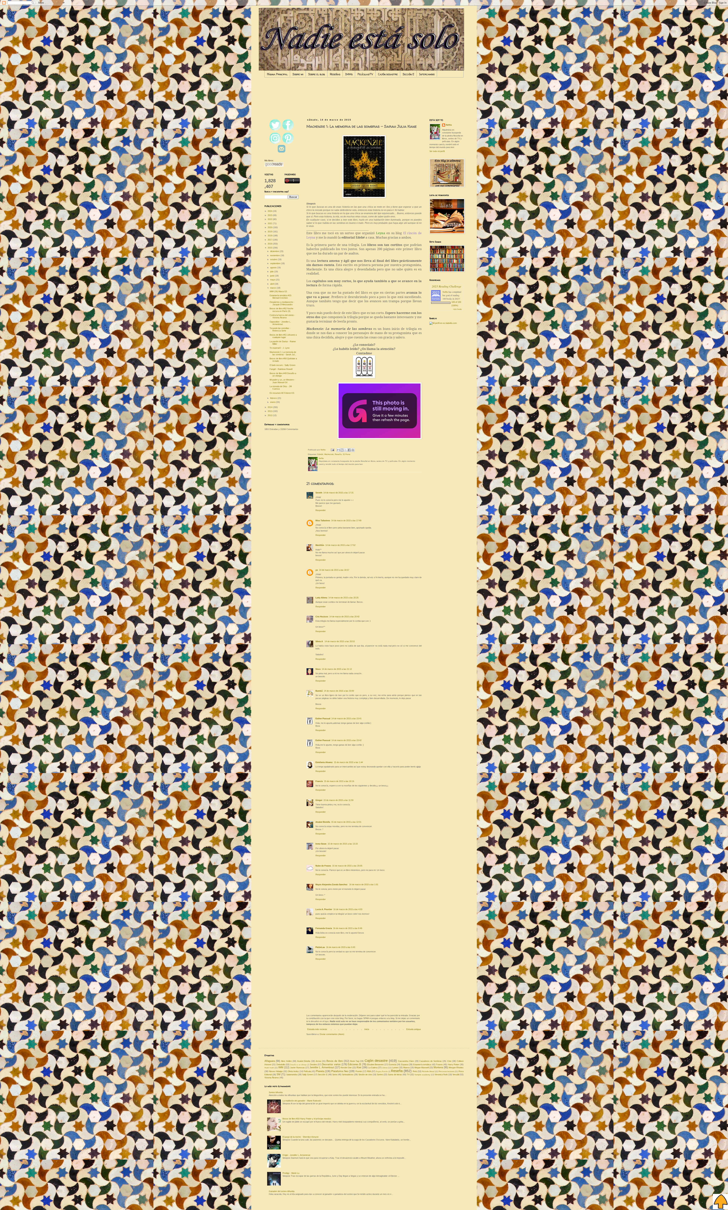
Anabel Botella (322, 822)
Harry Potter (453, 1064)
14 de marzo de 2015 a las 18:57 (334, 570)
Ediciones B (354, 1064)
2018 (270, 235)
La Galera (372, 1067)
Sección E (408, 74)
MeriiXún (319, 545)
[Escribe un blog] (342, 450)
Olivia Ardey (293, 1071)
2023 (270, 215)
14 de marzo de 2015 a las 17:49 (346, 520)
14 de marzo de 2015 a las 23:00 (339, 691)
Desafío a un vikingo (298, 1065)
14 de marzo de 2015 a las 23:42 (346, 740)
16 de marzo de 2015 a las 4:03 (347, 909)
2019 (270, 231)
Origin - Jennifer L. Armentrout (296, 1155)
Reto (415, 1071)
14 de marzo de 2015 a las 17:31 (338, 493)
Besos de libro (334, 1061)
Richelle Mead (428, 1071)
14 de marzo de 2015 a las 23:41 (346, 718)
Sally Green (307, 1074)
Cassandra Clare (406, 1061)
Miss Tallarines (322, 520)
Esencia (392, 1064)
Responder (320, 510)
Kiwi (359, 1067)
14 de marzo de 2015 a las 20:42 (344, 616)
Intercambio (427, 74)
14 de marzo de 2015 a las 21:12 (337, 669)
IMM (280, 1067)
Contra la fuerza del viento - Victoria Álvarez (282, 316)
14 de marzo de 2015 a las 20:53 (340, 641)
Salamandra (291, 1074)
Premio (358, 1071)
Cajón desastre (388, 74)
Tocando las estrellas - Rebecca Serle (280, 329)
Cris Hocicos (321, 616)
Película (307, 1071)
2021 (270, 223)
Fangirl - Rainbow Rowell (281, 369)
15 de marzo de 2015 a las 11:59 (338, 800)
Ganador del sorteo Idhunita (281, 1191)
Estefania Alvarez (324, 762)
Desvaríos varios (331, 1064)
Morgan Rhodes (456, 1067)
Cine (449, 1061)
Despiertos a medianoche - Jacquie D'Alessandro (282, 303)
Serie (334, 1074)
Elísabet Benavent (375, 1064)
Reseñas (335, 74)
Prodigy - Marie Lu (290, 1173)
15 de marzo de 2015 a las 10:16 (339, 781)
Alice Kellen (286, 1061)
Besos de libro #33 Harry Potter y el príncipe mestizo (306, 1119)
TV (408, 1074)
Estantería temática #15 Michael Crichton (280, 296)
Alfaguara (269, 1061)
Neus (318, 669)
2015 (270, 248)
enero (273, 402)
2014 (270, 407)
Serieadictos (347, 1074)
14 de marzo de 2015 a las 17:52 (340, 545)
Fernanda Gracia (323, 928)
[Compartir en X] (346, 450)
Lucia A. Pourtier (323, 909)
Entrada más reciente (317, 1029)
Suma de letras (395, 1074)
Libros (385, 1068)
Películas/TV (365, 74)
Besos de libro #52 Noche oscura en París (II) (281, 309)
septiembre (275, 263)
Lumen (395, 1067)
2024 (270, 211)
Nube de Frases (323, 866)
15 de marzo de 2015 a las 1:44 (348, 762)
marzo (273, 288)
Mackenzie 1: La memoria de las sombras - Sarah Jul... (283, 353)
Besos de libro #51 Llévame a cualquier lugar (283, 336)
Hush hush (269, 1068)
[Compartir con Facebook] (349, 450)
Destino (313, 1064)
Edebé (320, 454)
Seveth (318, 493)
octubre (274, 259)
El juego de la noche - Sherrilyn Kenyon (300, 1137)
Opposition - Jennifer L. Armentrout (280, 323)
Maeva (406, 1067)
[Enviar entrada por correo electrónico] (332, 450)
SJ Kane (346, 454)
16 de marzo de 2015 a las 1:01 (363, 884)
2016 (270, 244)
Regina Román (382, 1071)
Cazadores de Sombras (430, 1061)
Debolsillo (280, 1064)
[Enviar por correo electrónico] (338, 450)
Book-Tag (354, 1061)
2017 (270, 240)
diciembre (275, 251)
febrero (273, 398)
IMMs (349, 74)
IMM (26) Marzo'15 (278, 291)
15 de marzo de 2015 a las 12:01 (346, 822)
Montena (438, 1067)
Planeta (320, 1071)
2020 (270, 227)
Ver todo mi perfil (437, 151)
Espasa (404, 1064)
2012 (270, 415)
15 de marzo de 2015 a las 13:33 (343, 844)
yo (316, 570)
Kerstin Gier (346, 1067)
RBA (369, 1071)
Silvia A (319, 641)
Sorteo (380, 1074)
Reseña (338, 454)
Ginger (318, 800)
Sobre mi (298, 74)
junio (272, 276)
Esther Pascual (322, 718)
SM (278, 1074)
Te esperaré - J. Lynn (279, 348)
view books (457, 309)
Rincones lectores (446, 1071)
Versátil (456, 1074)
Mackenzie (329, 454)
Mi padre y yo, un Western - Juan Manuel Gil (282, 381)
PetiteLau (320, 947)
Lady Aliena (321, 597)
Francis (319, 781)
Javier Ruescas (297, 1067)
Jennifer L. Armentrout (322, 1067)
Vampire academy (422, 1075)
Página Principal (277, 74)
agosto (273, 267)
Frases (439, 1064)
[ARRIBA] (720, 1202)
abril (272, 284)
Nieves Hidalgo (276, 1071)
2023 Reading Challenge (446, 286)
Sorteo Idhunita (276, 1092)
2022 (270, 219)
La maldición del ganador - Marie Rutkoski (301, 1101)
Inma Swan (320, 844)
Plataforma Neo (339, 1071)
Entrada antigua (413, 1029)
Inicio (366, 1029)
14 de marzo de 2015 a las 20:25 (343, 597)
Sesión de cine (365, 1074)
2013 (270, 411)
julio (272, 271)
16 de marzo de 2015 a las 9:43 (340, 947)
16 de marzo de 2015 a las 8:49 (347, 928)
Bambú (319, 691)
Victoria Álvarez (271, 1077)
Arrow (318, 1061)
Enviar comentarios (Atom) (332, 1034)
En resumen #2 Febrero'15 (282, 393)
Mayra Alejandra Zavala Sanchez (331, 884)
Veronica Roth (441, 1074)
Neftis (449, 125)
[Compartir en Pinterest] (353, 450)
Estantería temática (422, 1064)
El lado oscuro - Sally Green (282, 365)
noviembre (275, 255)
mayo (273, 280)
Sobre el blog (316, 74)
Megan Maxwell (421, 1067)
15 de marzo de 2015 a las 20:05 (347, 866)
